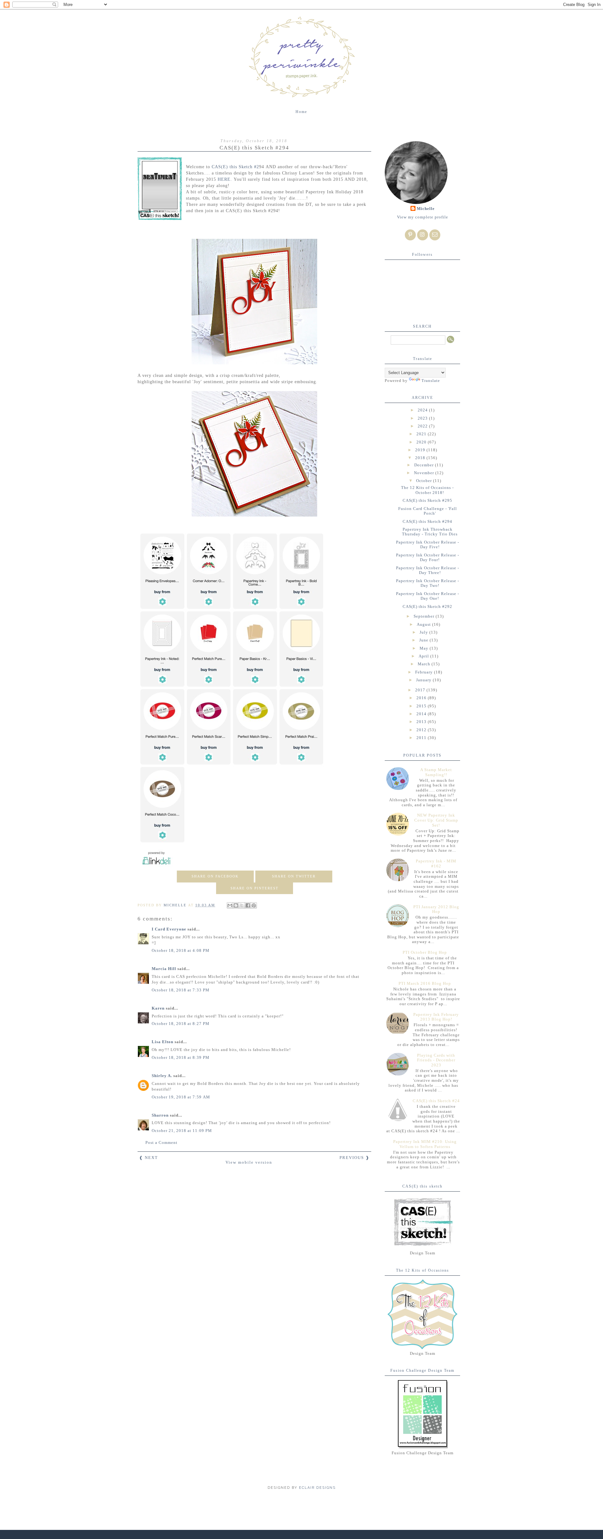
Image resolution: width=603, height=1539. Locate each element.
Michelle (426, 208)
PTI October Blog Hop (425, 952)
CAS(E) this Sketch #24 (436, 1100)
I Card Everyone (169, 929)
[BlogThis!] (236, 905)
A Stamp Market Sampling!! (436, 772)
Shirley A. (162, 1075)
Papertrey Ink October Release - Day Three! (427, 570)
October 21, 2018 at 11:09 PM (182, 1130)
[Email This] (230, 905)
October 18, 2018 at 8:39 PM (180, 1057)
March (425, 664)
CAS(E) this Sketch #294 (427, 521)
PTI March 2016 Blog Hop (425, 983)
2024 (423, 410)
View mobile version (248, 1162)
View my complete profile (422, 217)
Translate (430, 380)
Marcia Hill (164, 968)
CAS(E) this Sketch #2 (234, 166)
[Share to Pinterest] (254, 905)
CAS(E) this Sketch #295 (427, 500)
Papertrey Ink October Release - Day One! (427, 596)
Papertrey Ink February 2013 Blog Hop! (436, 1017)
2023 (423, 418)
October (424, 480)
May (425, 648)
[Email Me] (434, 234)
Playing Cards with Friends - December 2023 (436, 1060)
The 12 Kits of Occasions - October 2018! (427, 490)
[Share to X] (242, 905)
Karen (158, 1008)
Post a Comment (161, 1142)
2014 (422, 713)
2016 (422, 697)
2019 (420, 450)
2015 (422, 706)
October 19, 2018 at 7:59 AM (181, 1097)
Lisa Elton (162, 1041)
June (424, 640)
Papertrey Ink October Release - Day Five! (427, 545)
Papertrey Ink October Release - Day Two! (427, 583)
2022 (423, 426)
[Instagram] (422, 234)
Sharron (160, 1115)
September (425, 616)
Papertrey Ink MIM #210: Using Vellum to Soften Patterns (425, 1144)
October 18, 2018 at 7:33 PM (180, 990)
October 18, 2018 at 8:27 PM (180, 1023)
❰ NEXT (148, 1157)
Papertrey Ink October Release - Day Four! (427, 557)
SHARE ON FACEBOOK (215, 876)
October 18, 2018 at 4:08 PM (180, 950)
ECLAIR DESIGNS (316, 1488)
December (424, 465)
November (424, 472)
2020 (422, 442)
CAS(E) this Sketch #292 (427, 606)
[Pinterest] (410, 234)
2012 (422, 729)
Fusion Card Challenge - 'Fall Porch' (427, 511)
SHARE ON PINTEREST (255, 888)
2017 (420, 690)
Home (301, 112)
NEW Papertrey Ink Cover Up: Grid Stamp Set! (436, 820)
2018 (420, 457)
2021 (422, 434)
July (424, 632)
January (424, 680)
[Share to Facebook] (248, 905)
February (424, 672)
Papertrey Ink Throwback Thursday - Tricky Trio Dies (430, 532)
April (424, 656)
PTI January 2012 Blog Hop (436, 909)
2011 (422, 737)
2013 (422, 721)
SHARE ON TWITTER (294, 876)
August (424, 624)
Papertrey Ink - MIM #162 (436, 863)
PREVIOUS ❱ (355, 1157)
